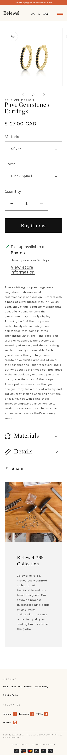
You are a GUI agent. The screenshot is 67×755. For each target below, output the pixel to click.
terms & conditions (44, 744)
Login (46, 13)
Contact (28, 686)
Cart (34, 13)
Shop (13, 686)
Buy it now (33, 225)
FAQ (20, 686)
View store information (23, 269)
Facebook (24, 714)
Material (12, 136)
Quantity (13, 191)
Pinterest (7, 722)
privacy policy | (21, 744)
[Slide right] (44, 94)
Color (10, 164)
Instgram (7, 714)
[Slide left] (23, 94)
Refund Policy (41, 686)
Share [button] (17, 468)
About (5, 686)
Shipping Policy (10, 695)
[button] (33, 436)
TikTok (39, 714)
